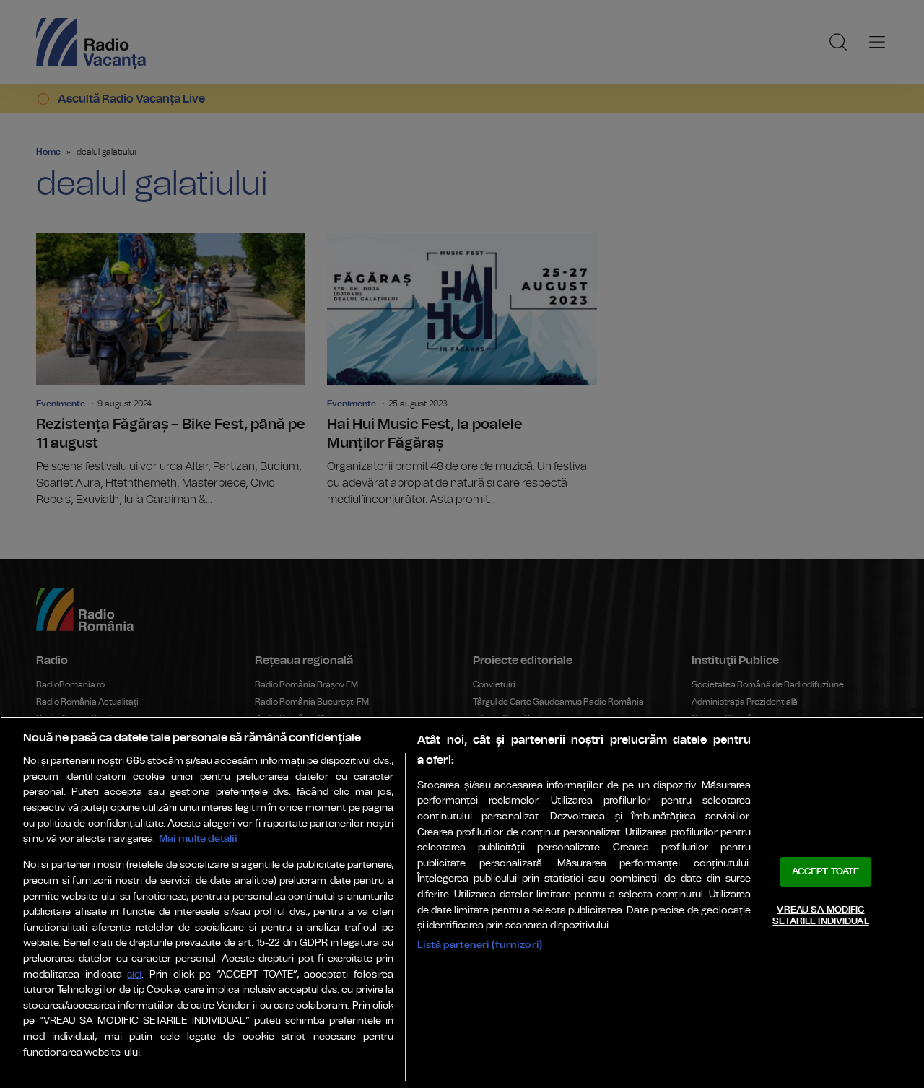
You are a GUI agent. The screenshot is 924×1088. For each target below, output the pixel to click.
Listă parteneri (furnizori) (479, 944)
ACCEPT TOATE (826, 871)
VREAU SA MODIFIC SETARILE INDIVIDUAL (820, 915)
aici (134, 975)
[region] (462, 902)
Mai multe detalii (198, 838)
